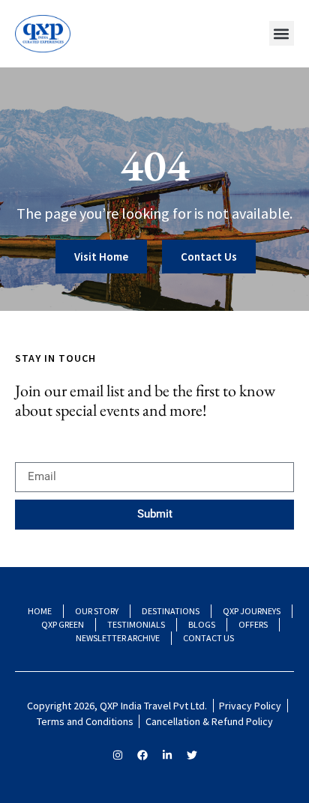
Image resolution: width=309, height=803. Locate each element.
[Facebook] (142, 755)
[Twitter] (192, 755)
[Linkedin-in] (167, 755)
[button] (281, 33)
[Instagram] (117, 755)
